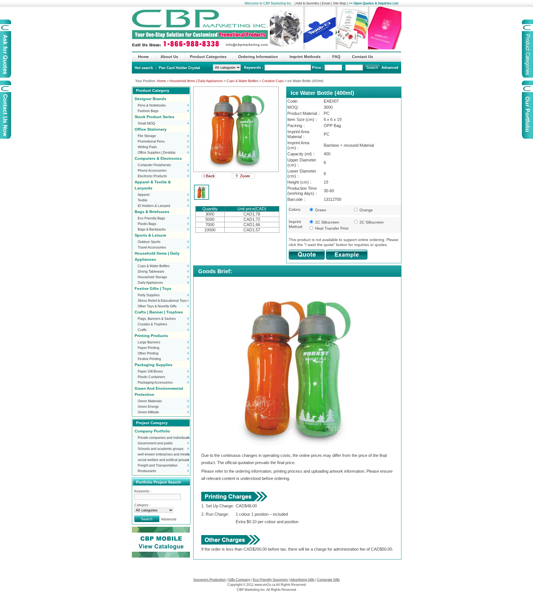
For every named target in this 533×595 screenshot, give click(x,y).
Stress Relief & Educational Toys (162, 301)
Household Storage (152, 277)
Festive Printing (149, 359)
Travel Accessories (152, 247)
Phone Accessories (152, 171)
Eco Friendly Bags (151, 218)
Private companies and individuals (164, 438)
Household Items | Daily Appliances (196, 81)
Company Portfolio (152, 431)
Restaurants (147, 471)
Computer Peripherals (154, 165)
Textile (142, 200)
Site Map (339, 3)
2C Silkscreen (371, 222)
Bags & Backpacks (152, 229)
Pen (163, 68)
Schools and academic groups (160, 449)
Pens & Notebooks (152, 105)
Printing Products (151, 335)
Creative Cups (273, 81)
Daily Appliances (150, 283)
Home (161, 81)
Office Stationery (151, 129)
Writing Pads (147, 147)
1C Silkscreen (326, 222)
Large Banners (149, 342)
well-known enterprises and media (164, 454)
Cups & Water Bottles (242, 81)
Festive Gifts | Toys (153, 288)
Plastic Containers (151, 377)
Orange (365, 210)
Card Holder (177, 68)
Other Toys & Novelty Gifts (157, 306)
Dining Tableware (151, 272)
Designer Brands (150, 99)
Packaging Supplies (153, 365)
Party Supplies (149, 295)
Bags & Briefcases (152, 211)
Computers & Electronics (158, 158)
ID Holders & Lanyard (154, 206)
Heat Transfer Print (331, 228)
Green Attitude (148, 412)
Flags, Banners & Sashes (157, 319)
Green (320, 210)
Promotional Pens (151, 141)
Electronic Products (152, 176)
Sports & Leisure (150, 235)
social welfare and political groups (163, 460)
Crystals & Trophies (152, 324)
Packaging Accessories (155, 382)
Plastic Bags (147, 224)
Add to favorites (307, 3)
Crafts (142, 330)
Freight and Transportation (158, 465)
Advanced (389, 67)
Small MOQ (146, 123)
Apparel (144, 195)
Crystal (194, 68)
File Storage (147, 136)
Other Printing (148, 353)
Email (326, 3)
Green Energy (148, 407)
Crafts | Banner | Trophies (159, 312)
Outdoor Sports (149, 242)
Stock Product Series (154, 117)
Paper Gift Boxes (150, 371)
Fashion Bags (148, 111)
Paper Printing (148, 348)
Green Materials (150, 401)
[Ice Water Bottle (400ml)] (235, 129)
